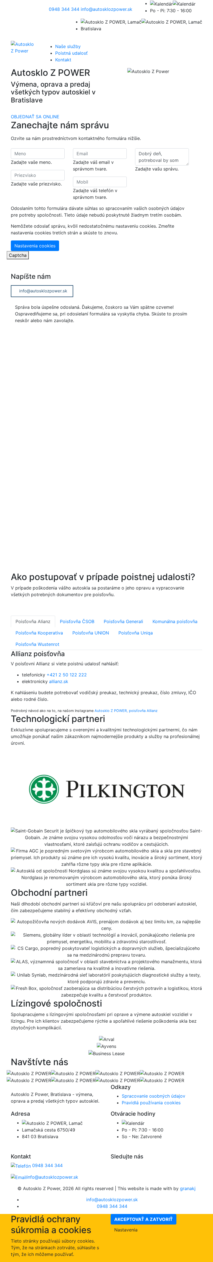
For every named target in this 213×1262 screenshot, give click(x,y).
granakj (188, 1188)
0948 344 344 (47, 1165)
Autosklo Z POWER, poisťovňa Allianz (126, 711)
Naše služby (68, 46)
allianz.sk (58, 681)
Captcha (18, 255)
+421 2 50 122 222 (67, 675)
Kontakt (63, 59)
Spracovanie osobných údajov (153, 1096)
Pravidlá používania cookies (151, 1102)
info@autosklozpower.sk (43, 290)
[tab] (33, 621)
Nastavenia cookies (34, 246)
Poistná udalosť (71, 53)
